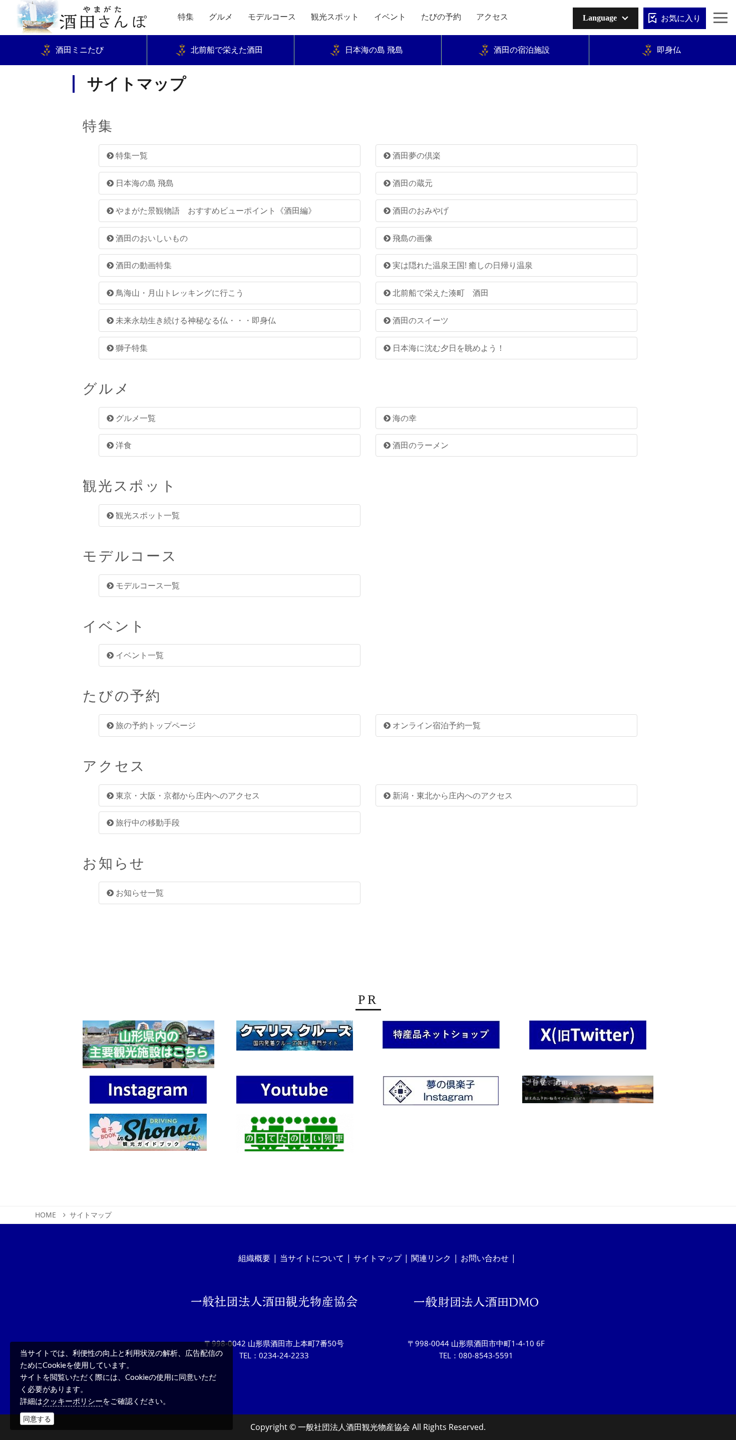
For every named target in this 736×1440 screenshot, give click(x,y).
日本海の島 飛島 (144, 182)
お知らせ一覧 (139, 892)
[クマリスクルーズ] (294, 1038)
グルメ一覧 (135, 418)
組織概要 (254, 1258)
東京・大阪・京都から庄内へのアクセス (187, 795)
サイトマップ (377, 1258)
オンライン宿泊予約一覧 (436, 725)
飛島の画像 (412, 238)
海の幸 (404, 418)
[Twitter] (587, 1038)
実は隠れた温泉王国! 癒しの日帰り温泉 (462, 265)
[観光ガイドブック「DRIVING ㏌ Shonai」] (148, 1134)
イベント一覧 (139, 655)
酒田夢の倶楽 (416, 155)
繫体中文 (594, 53)
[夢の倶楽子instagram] (441, 1093)
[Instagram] (148, 1092)
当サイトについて (312, 1258)
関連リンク (431, 1258)
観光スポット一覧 (147, 515)
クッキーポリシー (73, 1401)
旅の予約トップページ (155, 725)
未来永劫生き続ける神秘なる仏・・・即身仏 (195, 320)
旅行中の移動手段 (147, 822)
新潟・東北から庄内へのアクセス (452, 795)
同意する (37, 1418)
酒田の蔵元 (412, 182)
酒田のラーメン (420, 445)
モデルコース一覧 (147, 585)
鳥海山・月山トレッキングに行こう (179, 292)
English (592, 37)
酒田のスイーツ (420, 320)
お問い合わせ (485, 1258)
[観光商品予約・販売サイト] (588, 1092)
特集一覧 (131, 155)
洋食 (123, 445)
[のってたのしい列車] (294, 1136)
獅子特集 (131, 347)
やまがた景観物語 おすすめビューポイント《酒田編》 (215, 210)
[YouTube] (294, 1092)
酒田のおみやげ (420, 210)
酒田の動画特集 (143, 265)
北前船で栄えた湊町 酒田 (440, 292)
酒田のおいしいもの (151, 238)
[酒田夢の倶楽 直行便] (441, 1037)
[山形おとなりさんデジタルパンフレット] (148, 1047)
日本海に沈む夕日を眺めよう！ (448, 347)
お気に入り (681, 18)
